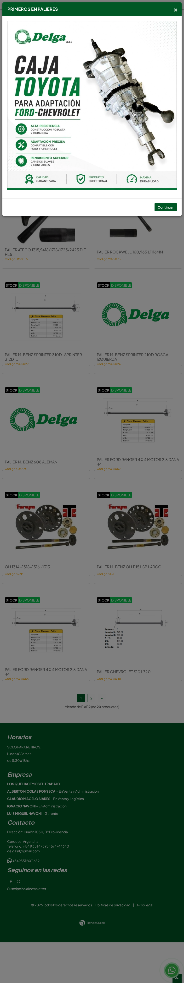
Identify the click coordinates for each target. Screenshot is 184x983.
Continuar (166, 207)
